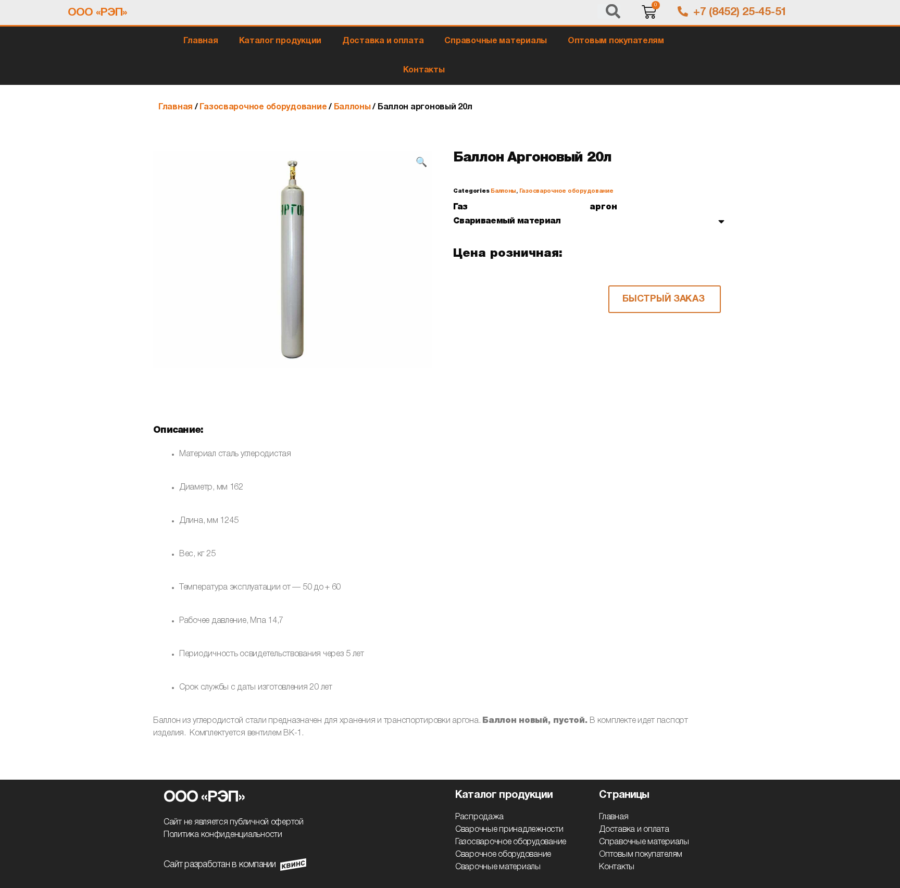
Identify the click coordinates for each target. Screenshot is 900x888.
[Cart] (649, 12)
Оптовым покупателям (616, 41)
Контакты (424, 70)
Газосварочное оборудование (263, 107)
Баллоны (352, 107)
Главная (200, 41)
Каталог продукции (280, 41)
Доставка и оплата (382, 41)
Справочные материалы (495, 41)
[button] (664, 299)
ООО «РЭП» (97, 13)
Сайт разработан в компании (220, 864)
